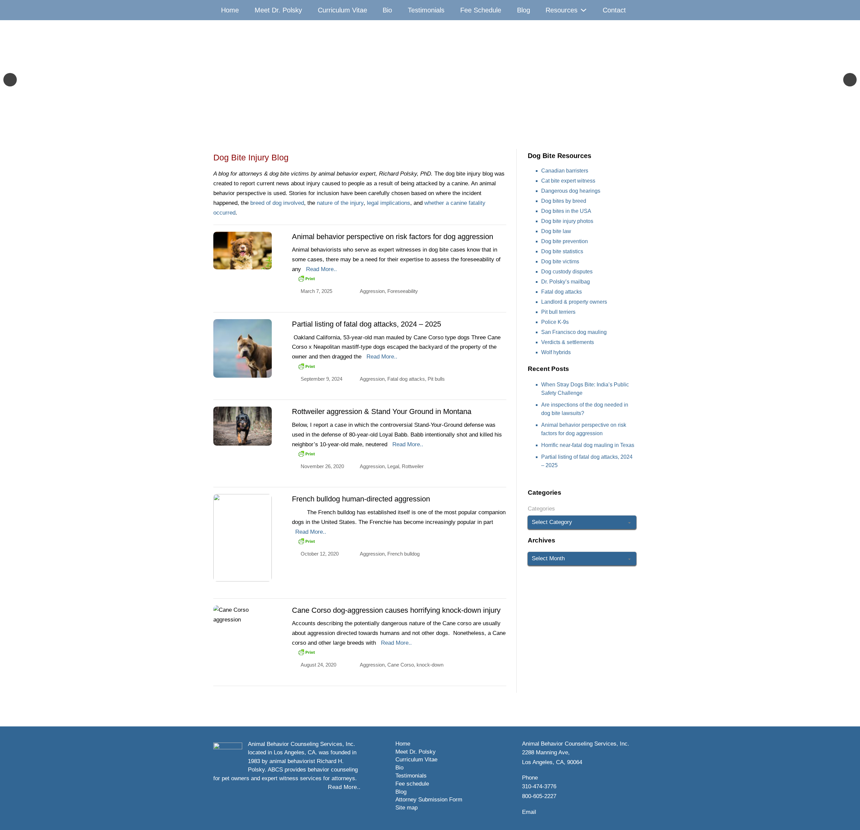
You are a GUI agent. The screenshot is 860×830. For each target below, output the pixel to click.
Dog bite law (556, 231)
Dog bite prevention (564, 241)
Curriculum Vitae (342, 10)
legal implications (388, 203)
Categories (541, 508)
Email (529, 812)
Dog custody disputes (567, 271)
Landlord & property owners (574, 302)
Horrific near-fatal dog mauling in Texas (587, 445)
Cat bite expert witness (568, 181)
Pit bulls (436, 379)
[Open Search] (640, 10)
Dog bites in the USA (566, 211)
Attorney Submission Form (428, 799)
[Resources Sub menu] (583, 10)
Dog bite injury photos (567, 221)
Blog (523, 10)
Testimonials (426, 10)
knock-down (430, 665)
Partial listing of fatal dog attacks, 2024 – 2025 (366, 324)
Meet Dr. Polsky (278, 10)
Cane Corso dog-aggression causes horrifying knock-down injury (396, 610)
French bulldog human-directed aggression (361, 499)
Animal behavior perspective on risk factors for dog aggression (392, 236)
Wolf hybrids (556, 352)
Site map (406, 807)
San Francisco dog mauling (574, 332)
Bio (387, 10)
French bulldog (403, 554)
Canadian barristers (564, 171)
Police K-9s (555, 322)
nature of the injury (340, 203)
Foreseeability (402, 291)
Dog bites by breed (563, 201)
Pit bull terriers (558, 312)
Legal (393, 466)
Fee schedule (412, 784)
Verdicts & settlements (567, 342)
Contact (614, 10)
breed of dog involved (277, 203)
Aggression (372, 291)
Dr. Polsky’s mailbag (565, 282)
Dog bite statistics (562, 251)
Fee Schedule (480, 10)
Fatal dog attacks (406, 379)
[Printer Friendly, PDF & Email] (306, 278)
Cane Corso (400, 665)
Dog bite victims (560, 261)
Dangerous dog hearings (570, 191)
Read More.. (321, 269)
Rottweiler (413, 466)
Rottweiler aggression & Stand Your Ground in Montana (381, 411)
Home (230, 10)
